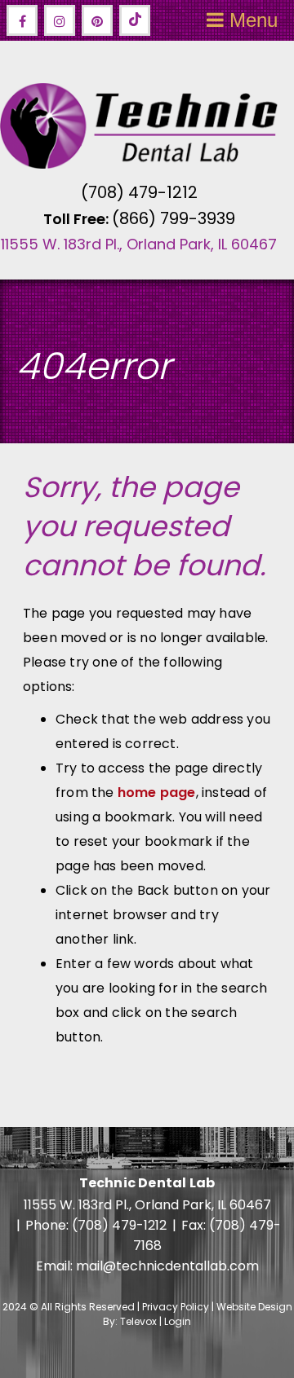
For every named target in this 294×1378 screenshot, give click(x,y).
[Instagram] (59, 20)
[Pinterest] (97, 20)
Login (177, 1321)
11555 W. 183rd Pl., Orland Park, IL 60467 (139, 244)
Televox (138, 1321)
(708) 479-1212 (139, 192)
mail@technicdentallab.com (167, 1266)
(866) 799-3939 (173, 218)
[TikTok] (134, 20)
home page (157, 792)
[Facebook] (22, 20)
